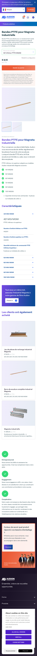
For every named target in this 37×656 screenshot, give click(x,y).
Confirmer (31, 9)
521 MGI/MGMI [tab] (9, 258)
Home (4, 597)
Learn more (9, 627)
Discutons (8, 547)
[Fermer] (35, 2)
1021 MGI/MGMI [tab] (9, 277)
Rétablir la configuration (28, 58)
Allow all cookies (18, 632)
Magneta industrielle (12, 429)
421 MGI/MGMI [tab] (9, 214)
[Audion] (8, 17)
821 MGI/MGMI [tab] (9, 272)
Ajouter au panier (18, 68)
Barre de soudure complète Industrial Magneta (18, 390)
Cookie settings (18, 642)
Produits (5, 603)
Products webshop (9, 24)
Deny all (18, 637)
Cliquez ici (10, 300)
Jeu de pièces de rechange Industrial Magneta (18, 350)
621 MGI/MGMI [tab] (9, 262)
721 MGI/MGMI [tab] (9, 267)
